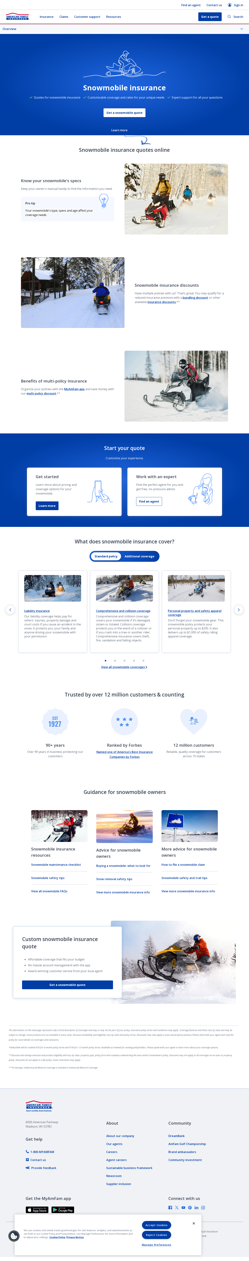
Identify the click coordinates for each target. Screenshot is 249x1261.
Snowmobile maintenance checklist (56, 865)
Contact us (214, 5)
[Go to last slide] (10, 609)
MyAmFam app (74, 389)
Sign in (238, 5)
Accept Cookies (157, 1225)
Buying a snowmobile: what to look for (123, 866)
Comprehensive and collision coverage (123, 611)
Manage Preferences (156, 1244)
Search (238, 17)
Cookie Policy (57, 1237)
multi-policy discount (41, 393)
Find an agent (191, 5)
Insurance (47, 17)
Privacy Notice (75, 1237)
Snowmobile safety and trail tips (184, 878)
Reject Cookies (156, 1235)
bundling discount (195, 298)
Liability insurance (37, 611)
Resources (113, 17)
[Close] (194, 1223)
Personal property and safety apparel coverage (194, 613)
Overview (9, 29)
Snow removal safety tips (114, 879)
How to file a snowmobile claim (183, 865)
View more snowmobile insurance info (123, 892)
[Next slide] (238, 609)
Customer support (87, 17)
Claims (63, 17)
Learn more (47, 506)
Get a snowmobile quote (124, 113)
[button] (14, 1236)
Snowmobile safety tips (48, 878)
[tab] (106, 556)
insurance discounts (161, 302)
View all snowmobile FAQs (49, 891)
